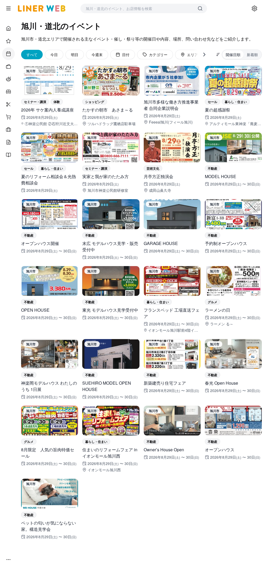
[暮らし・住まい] (8, 91)
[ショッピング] (8, 117)
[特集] (8, 41)
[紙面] (8, 155)
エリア (192, 54)
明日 (74, 54)
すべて (31, 54)
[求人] (8, 129)
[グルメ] (8, 79)
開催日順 (233, 54)
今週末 (97, 54)
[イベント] (8, 53)
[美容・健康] (8, 104)
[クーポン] (8, 66)
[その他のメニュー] (8, 559)
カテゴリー (158, 54)
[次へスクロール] (204, 54)
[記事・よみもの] (8, 142)
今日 (54, 54)
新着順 (252, 54)
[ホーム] (8, 28)
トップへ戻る (145, 561)
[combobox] (138, 8)
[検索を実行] (200, 8)
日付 (125, 54)
